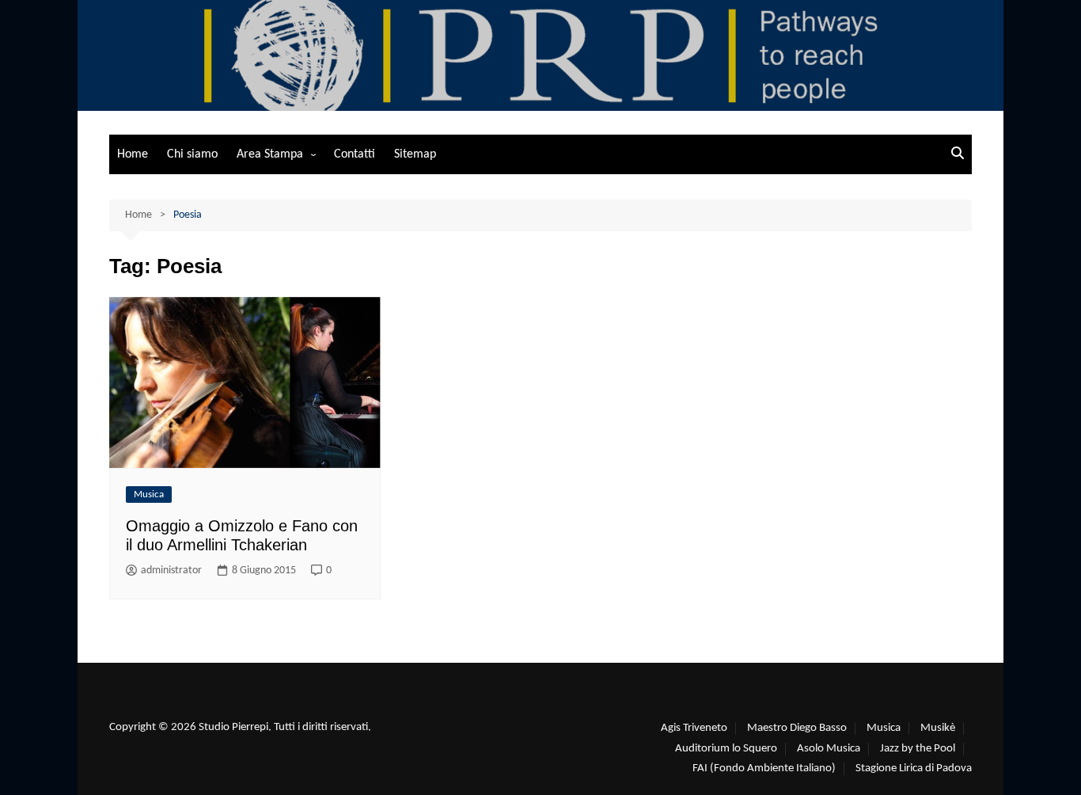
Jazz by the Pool (917, 749)
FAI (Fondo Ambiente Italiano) (764, 768)
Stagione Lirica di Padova (913, 768)
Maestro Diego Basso (797, 728)
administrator (171, 570)
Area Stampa (270, 154)
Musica (149, 494)
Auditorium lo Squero (726, 749)
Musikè (937, 728)
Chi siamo (192, 154)
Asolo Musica (828, 749)
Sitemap (415, 154)
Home (132, 154)
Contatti (354, 154)
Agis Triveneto (694, 728)
